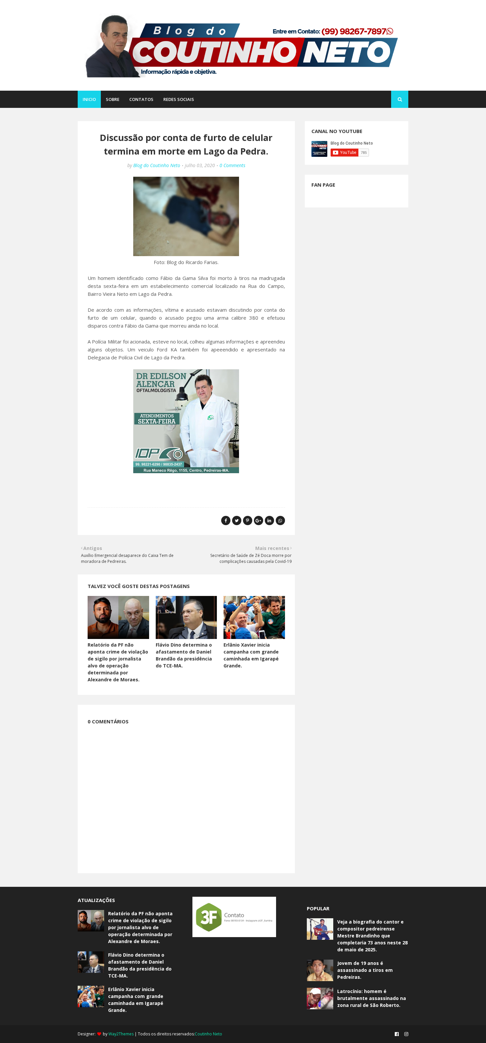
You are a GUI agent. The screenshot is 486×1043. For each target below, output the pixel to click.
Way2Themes (121, 1034)
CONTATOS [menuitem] (141, 99)
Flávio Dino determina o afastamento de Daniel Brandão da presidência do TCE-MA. (140, 965)
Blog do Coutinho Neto (156, 165)
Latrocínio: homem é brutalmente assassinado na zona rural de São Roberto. (371, 998)
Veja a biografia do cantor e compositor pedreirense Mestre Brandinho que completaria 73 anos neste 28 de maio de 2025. (372, 936)
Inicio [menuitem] (89, 99)
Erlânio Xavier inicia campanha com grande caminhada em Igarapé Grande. (135, 999)
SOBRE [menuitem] (112, 99)
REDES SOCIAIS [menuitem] (178, 99)
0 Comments (232, 165)
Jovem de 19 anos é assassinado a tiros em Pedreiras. (365, 970)
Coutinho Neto (208, 1034)
